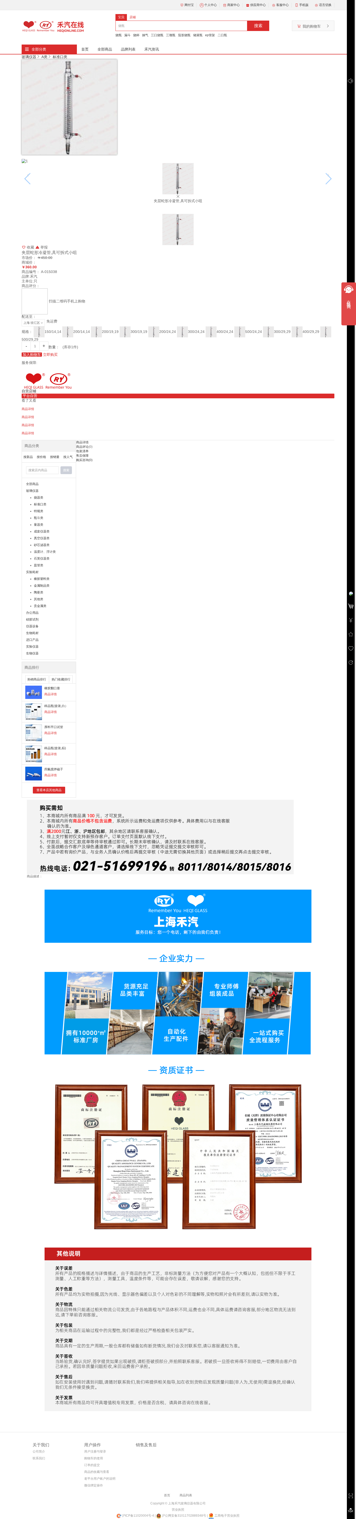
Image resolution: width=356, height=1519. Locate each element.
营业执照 (178, 1509)
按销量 (54, 457)
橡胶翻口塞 (52, 688)
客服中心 (282, 5)
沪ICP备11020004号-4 (138, 1515)
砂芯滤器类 (42, 545)
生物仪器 (32, 653)
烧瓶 (118, 35)
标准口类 (60, 57)
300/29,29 (282, 332)
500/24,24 (253, 332)
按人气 (68, 457)
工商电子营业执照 (227, 1515)
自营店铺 (29, 391)
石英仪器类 (42, 558)
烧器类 (38, 497)
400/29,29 (311, 332)
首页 (85, 49)
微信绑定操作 (93, 1485)
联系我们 (39, 1458)
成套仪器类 (42, 531)
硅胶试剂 (32, 619)
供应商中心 (258, 5)
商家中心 (233, 5)
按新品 (28, 457)
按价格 (41, 457)
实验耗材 (32, 572)
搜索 (258, 25)
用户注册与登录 (95, 1451)
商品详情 (50, 694)
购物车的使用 (93, 1458)
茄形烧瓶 (184, 35)
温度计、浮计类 (45, 552)
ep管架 (210, 35)
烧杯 (136, 35)
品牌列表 (128, 49)
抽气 (145, 35)
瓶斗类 (38, 518)
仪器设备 (32, 626)
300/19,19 (139, 332)
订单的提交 (92, 1465)
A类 (44, 57)
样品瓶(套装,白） (56, 706)
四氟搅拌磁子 (53, 769)
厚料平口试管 (53, 727)
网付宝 (189, 5)
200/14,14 (81, 332)
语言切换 (325, 5)
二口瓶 (222, 35)
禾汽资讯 (151, 49)
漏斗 (127, 35)
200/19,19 (110, 332)
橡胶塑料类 (42, 579)
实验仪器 (32, 646)
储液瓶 (197, 35)
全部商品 (104, 49)
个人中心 (210, 5)
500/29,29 (30, 339)
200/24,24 (167, 332)
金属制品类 (42, 585)
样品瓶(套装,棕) (55, 748)
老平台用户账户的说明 (99, 1478)
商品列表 (186, 1495)
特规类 (38, 511)
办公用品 (32, 613)
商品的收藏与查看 (96, 1472)
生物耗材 (32, 633)
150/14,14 (53, 332)
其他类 (38, 599)
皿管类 (38, 565)
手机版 (304, 5)
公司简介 (39, 1451)
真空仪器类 (42, 538)
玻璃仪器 (29, 57)
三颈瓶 (170, 35)
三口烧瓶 (157, 35)
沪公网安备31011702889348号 (183, 1515)
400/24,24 (225, 332)
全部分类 (39, 49)
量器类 (38, 524)
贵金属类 (40, 606)
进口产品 (32, 640)
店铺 (133, 17)
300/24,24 (196, 332)
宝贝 (121, 17)
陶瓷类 (38, 592)
